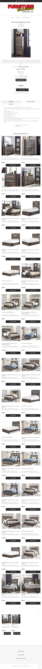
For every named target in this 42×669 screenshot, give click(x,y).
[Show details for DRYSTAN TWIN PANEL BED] (30, 333)
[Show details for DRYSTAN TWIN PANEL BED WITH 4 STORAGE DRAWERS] (30, 208)
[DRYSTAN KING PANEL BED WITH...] (19, 25)
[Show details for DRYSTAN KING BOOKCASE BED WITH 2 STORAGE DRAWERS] (30, 364)
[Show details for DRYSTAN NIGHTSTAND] (11, 177)
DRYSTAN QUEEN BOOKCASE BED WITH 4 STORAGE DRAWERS (9, 344)
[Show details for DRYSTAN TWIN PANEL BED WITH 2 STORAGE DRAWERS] (11, 583)
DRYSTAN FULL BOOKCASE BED (27, 468)
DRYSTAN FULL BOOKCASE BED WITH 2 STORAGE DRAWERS (11, 375)
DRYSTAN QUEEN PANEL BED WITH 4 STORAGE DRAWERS (30, 250)
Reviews (11, 104)
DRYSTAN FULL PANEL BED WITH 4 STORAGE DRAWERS (10, 250)
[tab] (11, 101)
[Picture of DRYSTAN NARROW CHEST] (21, 57)
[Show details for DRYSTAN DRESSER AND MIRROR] (30, 177)
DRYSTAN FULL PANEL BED (26, 406)
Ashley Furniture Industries (23, 66)
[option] (6, 624)
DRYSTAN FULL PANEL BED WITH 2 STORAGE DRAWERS (10, 500)
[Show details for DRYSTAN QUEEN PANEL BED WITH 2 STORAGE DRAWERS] (11, 208)
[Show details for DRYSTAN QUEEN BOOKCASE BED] (11, 302)
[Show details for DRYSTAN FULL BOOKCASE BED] (30, 458)
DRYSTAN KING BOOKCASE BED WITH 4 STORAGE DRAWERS (11, 532)
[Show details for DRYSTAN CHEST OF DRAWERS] (30, 145)
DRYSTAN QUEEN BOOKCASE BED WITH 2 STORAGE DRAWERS (29, 313)
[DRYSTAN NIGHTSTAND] (22, 25)
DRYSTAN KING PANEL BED (7, 280)
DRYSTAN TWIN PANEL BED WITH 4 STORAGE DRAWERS (30, 219)
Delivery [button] (24, 69)
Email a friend (22, 80)
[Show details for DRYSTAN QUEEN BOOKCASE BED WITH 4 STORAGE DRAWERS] (11, 333)
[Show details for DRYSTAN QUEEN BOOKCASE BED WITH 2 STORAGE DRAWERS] (30, 302)
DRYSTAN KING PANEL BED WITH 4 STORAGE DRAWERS (10, 563)
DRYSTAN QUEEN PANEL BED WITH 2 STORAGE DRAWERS (10, 219)
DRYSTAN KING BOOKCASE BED (27, 531)
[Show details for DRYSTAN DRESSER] (11, 145)
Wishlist (21, 1)
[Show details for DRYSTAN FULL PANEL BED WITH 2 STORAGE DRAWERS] (11, 489)
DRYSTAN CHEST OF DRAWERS (27, 155)
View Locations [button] (21, 73)
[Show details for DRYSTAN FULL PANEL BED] (30, 396)
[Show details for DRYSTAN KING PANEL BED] (11, 270)
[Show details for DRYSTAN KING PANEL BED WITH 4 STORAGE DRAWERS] (11, 552)
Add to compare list (19, 80)
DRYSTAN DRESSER (5, 155)
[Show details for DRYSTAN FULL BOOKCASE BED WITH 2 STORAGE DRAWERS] (11, 364)
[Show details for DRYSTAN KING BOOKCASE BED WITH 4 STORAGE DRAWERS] (11, 521)
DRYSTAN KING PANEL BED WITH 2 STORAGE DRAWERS (29, 281)
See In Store (21, 71)
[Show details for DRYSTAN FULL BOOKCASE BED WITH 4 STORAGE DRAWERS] (11, 458)
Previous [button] (2, 611)
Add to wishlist (17, 80)
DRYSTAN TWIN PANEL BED (26, 343)
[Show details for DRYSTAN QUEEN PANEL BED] (11, 427)
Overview (11, 101)
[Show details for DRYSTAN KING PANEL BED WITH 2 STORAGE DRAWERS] (30, 270)
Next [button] (39, 611)
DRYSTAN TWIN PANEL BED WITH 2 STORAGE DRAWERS (10, 594)
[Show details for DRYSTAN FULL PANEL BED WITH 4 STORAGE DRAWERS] (11, 239)
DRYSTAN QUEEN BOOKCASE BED (8, 312)
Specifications (31, 101)
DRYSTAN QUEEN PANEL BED (7, 437)
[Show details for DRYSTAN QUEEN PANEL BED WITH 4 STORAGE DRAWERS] (30, 239)
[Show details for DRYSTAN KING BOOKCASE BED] (30, 521)
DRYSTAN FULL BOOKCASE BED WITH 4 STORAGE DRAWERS (11, 469)
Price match (25, 80)
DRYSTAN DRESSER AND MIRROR (27, 187)
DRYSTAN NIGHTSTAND (6, 187)
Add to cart (22, 89)
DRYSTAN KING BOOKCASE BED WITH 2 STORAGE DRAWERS (30, 375)
